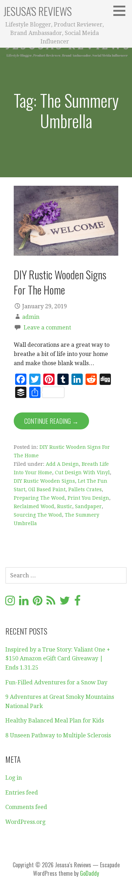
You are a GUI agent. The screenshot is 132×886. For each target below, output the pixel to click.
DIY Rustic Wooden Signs (44, 481)
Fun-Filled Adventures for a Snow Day (56, 682)
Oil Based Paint (46, 489)
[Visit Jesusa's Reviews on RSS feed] (50, 602)
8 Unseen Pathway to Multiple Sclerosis (58, 735)
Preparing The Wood (39, 498)
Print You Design (88, 498)
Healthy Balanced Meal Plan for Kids (54, 720)
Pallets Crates (85, 489)
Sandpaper (88, 506)
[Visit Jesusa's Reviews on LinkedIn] (24, 602)
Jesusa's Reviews (38, 11)
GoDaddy (89, 873)
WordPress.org (25, 822)
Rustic (64, 506)
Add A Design (62, 464)
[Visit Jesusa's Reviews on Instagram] (10, 602)
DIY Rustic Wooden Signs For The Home (60, 282)
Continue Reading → (51, 421)
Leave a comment (47, 327)
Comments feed (26, 807)
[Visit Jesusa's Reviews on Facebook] (77, 602)
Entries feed (21, 792)
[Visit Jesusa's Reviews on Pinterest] (37, 602)
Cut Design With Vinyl (82, 472)
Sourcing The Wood (38, 515)
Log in (13, 777)
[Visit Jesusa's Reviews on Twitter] (64, 602)
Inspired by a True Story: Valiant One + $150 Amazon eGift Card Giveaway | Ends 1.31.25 (57, 658)
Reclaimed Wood (34, 506)
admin (30, 317)
